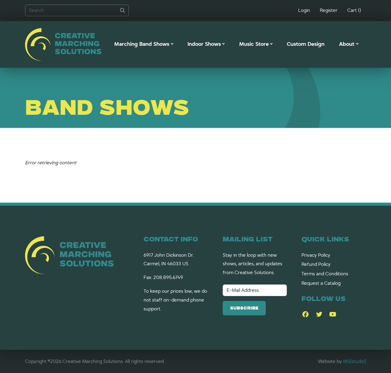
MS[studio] (354, 361)
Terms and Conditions (324, 273)
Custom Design (305, 44)
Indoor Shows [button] (204, 44)
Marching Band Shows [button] (141, 44)
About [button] (346, 44)
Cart (354, 10)
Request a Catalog (321, 283)
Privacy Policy (315, 255)
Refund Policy (316, 264)
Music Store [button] (254, 44)
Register (329, 10)
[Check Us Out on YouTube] (333, 314)
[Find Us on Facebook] (305, 314)
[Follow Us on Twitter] (319, 314)
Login (304, 10)
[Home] (63, 44)
